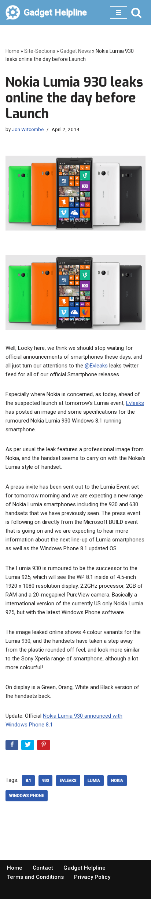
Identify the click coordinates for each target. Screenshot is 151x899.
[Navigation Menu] (118, 12)
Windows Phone (26, 795)
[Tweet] (28, 746)
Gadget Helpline (84, 867)
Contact (43, 867)
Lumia (94, 780)
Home (12, 51)
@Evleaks (96, 365)
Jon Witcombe (28, 129)
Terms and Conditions (35, 877)
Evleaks (135, 403)
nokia (117, 780)
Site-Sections (39, 51)
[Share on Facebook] (12, 746)
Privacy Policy (92, 877)
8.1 (28, 780)
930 (45, 780)
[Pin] (44, 746)
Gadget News (75, 51)
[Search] (136, 12)
